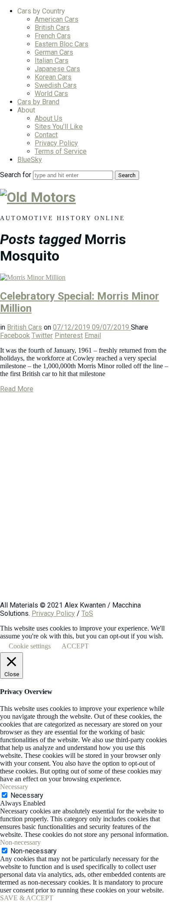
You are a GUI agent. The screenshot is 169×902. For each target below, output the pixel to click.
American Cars (56, 19)
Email (92, 335)
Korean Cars (53, 77)
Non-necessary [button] (20, 842)
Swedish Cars (56, 85)
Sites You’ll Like (59, 126)
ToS (87, 613)
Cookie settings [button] (30, 646)
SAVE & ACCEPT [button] (26, 898)
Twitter (42, 335)
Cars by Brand (38, 102)
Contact (46, 135)
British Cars (52, 27)
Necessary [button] (14, 786)
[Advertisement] (84, 501)
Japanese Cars (57, 69)
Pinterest (69, 335)
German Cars (54, 52)
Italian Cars (51, 60)
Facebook (15, 335)
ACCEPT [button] (75, 646)
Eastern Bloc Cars (61, 44)
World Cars (51, 93)
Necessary (26, 795)
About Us (48, 118)
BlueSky (29, 159)
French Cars (53, 36)
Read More (16, 389)
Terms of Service (61, 151)
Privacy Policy (56, 143)
